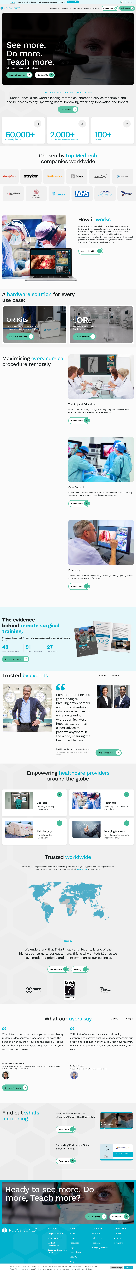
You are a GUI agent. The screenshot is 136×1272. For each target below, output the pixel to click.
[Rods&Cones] (10, 8)
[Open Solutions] (81, 8)
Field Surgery (44, 831)
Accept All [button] (128, 1268)
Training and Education (82, 404)
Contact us (82, 869)
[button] (115, 675)
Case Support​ (76, 487)
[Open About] (99, 8)
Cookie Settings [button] (116, 1268)
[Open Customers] (71, 8)
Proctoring (74, 570)
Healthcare (110, 802)
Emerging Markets (114, 831)
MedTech (41, 802)
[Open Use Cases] (59, 8)
